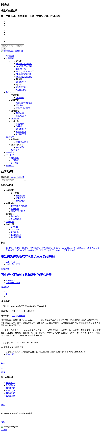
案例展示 (10, 137)
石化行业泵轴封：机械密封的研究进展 (26, 274)
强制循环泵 (21, 69)
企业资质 (20, 147)
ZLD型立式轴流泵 (24, 77)
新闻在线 (20, 113)
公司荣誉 (15, 160)
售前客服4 (10, 388)
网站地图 (10, 354)
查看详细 (5, 269)
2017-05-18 (10, 262)
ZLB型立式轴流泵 (24, 64)
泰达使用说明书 (23, 108)
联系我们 (10, 165)
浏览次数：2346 (13, 283)
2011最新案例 (22, 142)
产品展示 (10, 58)
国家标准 (20, 105)
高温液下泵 (21, 87)
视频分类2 (20, 198)
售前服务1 (10, 385)
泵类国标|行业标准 (24, 103)
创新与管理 (21, 116)
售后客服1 (10, 396)
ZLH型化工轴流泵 (24, 66)
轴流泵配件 (21, 82)
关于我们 (10, 155)
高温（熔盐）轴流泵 (25, 71)
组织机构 (15, 158)
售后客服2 (10, 393)
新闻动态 (10, 92)
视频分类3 (20, 201)
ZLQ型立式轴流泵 (24, 74)
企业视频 (20, 98)
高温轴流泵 (21, 90)
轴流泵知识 (21, 132)
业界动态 (15, 118)
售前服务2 (10, 383)
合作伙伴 (15, 150)
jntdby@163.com (18, 316)
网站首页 (10, 56)
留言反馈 (10, 152)
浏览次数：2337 (13, 264)
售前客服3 (10, 390)
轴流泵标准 (21, 129)
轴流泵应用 (21, 134)
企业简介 (15, 163)
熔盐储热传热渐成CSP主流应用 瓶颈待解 (28, 256)
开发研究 (20, 124)
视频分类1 (20, 195)
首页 (13, 177)
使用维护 (20, 126)
